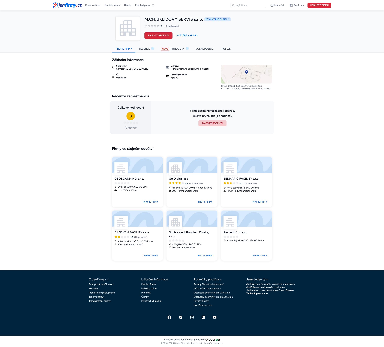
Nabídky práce (112, 5)
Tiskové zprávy (96, 296)
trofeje (225, 48)
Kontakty (93, 288)
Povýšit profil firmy (218, 19)
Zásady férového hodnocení (209, 284)
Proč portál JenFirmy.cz (101, 284)
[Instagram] (192, 317)
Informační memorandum (207, 288)
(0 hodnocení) (172, 26)
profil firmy (124, 48)
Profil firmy (151, 202)
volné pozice (204, 48)
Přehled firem (148, 284)
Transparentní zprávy (100, 300)
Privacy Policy (201, 300)
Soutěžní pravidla (203, 305)
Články (128, 5)
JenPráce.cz (253, 287)
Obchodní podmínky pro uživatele (212, 292)
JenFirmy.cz (61, 4)
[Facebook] (169, 317)
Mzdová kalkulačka (151, 300)
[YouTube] (214, 317)
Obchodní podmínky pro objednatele (213, 296)
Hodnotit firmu (319, 5)
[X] (181, 317)
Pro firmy (146, 292)
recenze (146, 48)
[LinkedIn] (203, 317)
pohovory (175, 48)
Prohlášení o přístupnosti (102, 292)
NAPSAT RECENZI (212, 123)
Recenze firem (93, 5)
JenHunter (252, 290)
